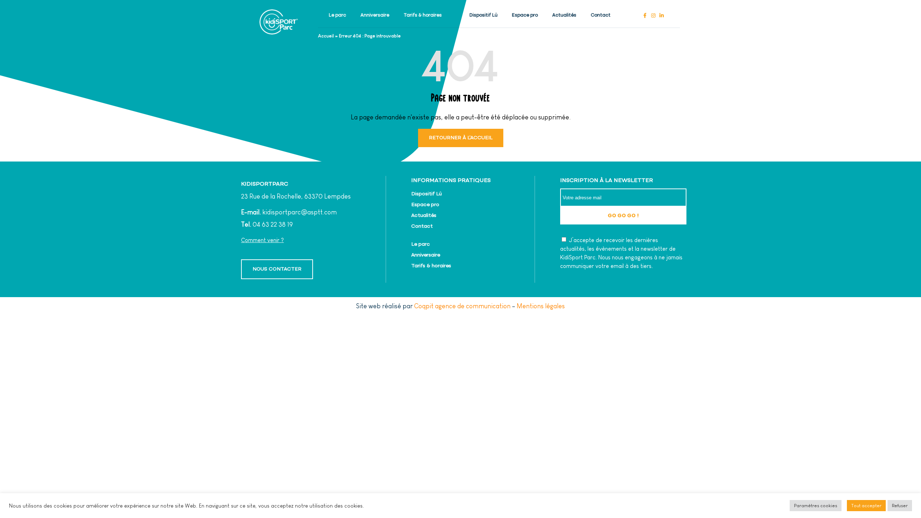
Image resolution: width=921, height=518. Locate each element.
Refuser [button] (900, 505)
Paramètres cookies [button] (815, 505)
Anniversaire (374, 15)
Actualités (564, 15)
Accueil (326, 35)
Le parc (337, 15)
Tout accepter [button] (866, 505)
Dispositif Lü (483, 15)
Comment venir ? (262, 240)
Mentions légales (541, 306)
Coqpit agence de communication (462, 306)
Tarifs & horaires (423, 15)
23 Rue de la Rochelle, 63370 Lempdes (296, 196)
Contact (601, 15)
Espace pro (525, 15)
